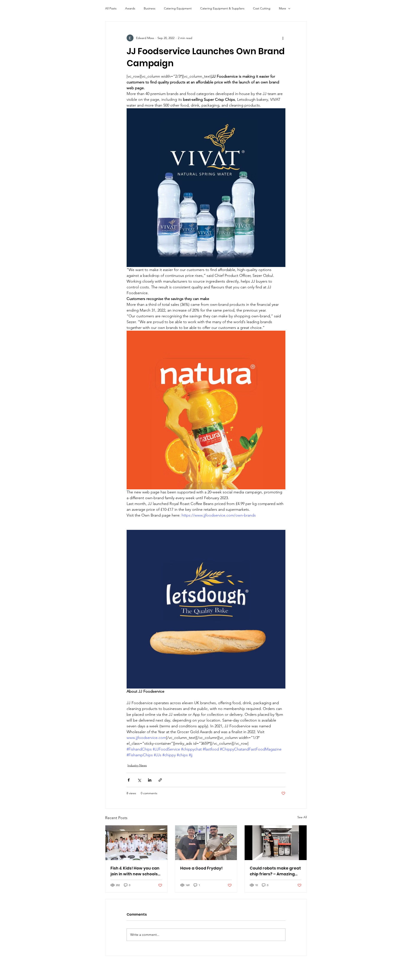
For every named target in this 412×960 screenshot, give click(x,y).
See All (302, 817)
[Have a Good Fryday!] (206, 842)
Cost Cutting (261, 8)
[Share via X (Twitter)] (139, 780)
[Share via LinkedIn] (150, 780)
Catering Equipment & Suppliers (222, 8)
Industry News (137, 765)
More (282, 8)
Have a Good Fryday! (201, 868)
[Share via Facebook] (129, 780)
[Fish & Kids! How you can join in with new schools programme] (136, 842)
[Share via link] (160, 780)
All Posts (111, 8)
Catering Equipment (178, 8)
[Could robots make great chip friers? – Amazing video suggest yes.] (276, 842)
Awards (130, 8)
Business (149, 8)
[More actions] (282, 38)
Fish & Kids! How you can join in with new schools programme (135, 871)
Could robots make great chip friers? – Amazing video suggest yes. (275, 871)
